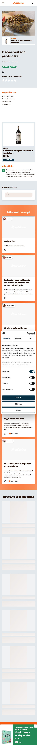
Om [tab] (30, 338)
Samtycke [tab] (6, 338)
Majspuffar (9, 241)
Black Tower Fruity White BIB (22, 735)
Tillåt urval (18, 404)
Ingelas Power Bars (14, 419)
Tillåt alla (18, 398)
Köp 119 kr (9, 160)
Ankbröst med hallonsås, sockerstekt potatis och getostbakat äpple (17, 282)
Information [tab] (18, 338)
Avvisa (18, 410)
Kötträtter (5, 66)
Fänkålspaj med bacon (15, 328)
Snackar (13, 66)
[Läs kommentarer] (3, 72)
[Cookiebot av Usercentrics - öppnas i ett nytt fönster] (26, 333)
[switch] (32, 377)
